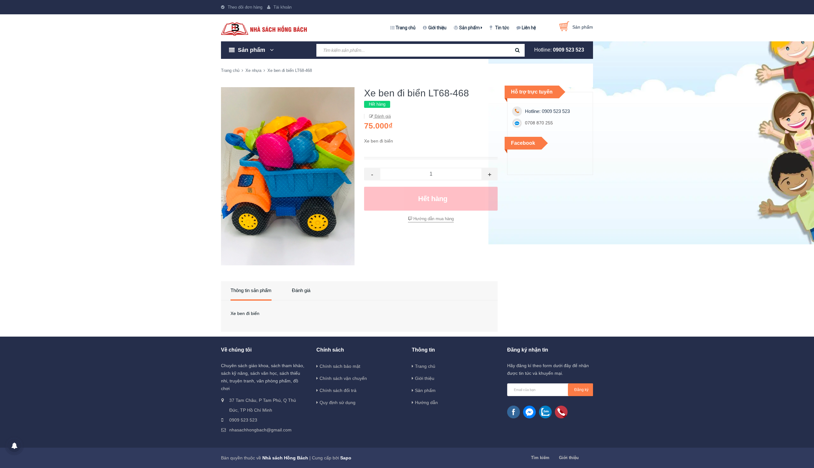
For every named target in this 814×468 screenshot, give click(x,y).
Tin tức (502, 27)
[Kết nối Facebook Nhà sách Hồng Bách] (513, 412)
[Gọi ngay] (561, 412)
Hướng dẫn (426, 402)
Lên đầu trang (679, 456)
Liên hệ (529, 27)
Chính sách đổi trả (338, 390)
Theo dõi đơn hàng (245, 7)
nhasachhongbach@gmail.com (260, 429)
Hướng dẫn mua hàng (433, 218)
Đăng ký (581, 390)
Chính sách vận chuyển (343, 378)
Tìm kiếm (540, 457)
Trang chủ (406, 27)
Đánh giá (382, 116)
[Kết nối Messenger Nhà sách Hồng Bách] (529, 412)
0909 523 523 (568, 49)
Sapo (345, 457)
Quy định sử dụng (337, 402)
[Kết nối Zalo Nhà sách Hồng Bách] (545, 412)
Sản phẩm (470, 27)
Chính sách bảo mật (340, 366)
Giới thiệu (437, 27)
